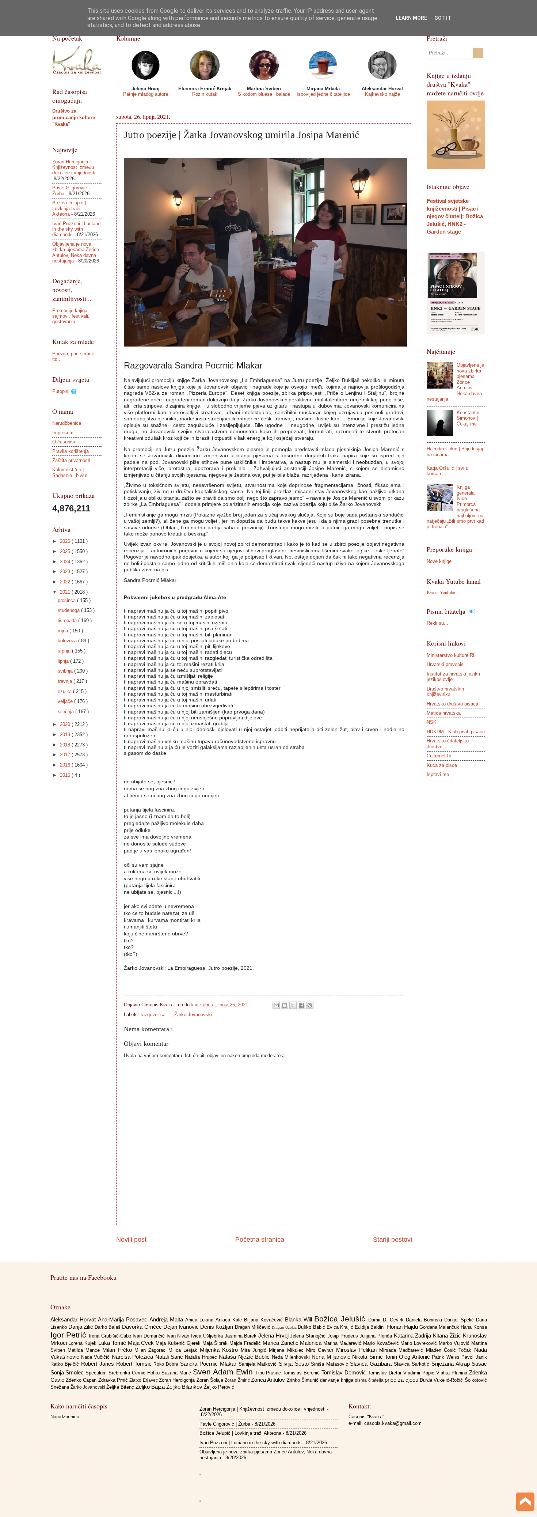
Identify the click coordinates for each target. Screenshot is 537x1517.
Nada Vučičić (96, 1357)
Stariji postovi (392, 1239)
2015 (66, 775)
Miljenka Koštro (220, 1350)
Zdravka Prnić (114, 1380)
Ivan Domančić (149, 1336)
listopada (68, 620)
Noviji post (131, 1239)
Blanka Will (299, 1319)
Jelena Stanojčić (308, 1336)
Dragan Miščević (253, 1327)
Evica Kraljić (341, 1327)
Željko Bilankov (185, 1387)
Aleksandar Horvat (74, 1319)
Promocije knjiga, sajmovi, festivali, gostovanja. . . (71, 316)
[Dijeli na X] (293, 1005)
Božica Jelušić (341, 1318)
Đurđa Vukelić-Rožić (442, 1380)
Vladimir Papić (419, 1373)
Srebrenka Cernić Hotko (134, 1373)
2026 (66, 541)
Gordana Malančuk (440, 1327)
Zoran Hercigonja (178, 1380)
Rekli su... (437, 623)
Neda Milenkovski (292, 1357)
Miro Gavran (321, 1350)
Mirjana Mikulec (287, 1350)
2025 (66, 551)
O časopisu (64, 441)
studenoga (69, 610)
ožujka (65, 691)
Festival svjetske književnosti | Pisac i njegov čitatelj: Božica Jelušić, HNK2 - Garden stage (455, 216)
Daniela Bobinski (425, 1320)
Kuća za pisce (442, 765)
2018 (66, 745)
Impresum (62, 432)
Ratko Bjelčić (65, 1364)
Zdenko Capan (82, 1380)
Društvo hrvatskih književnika (445, 691)
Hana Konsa (474, 1327)
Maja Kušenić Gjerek (179, 1343)
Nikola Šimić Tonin (375, 1357)
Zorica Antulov (269, 1380)
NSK (432, 722)
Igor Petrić (69, 1335)
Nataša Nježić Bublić (245, 1357)
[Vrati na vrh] (525, 1503)
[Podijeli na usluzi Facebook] (301, 1005)
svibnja (66, 671)
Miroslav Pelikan (358, 1350)
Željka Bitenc (121, 1387)
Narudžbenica (66, 423)
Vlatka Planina (452, 1373)
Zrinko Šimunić (303, 1380)
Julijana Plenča (376, 1336)
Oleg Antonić (415, 1357)
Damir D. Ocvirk (387, 1320)
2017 (66, 754)
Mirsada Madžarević (402, 1350)
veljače (66, 701)
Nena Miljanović (332, 1357)
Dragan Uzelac (285, 1327)
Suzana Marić (177, 1373)
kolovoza (68, 640)
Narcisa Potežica (133, 1357)
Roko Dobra (166, 1364)
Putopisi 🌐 (64, 391)
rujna (63, 630)
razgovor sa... (156, 1014)
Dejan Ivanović (181, 1327)
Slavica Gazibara (372, 1364)
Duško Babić (312, 1327)
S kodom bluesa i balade (264, 94)
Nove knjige (439, 561)
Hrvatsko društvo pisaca (452, 704)
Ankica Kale (230, 1320)
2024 (66, 561)
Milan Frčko (118, 1350)
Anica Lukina (200, 1320)
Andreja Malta (167, 1319)
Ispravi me (438, 774)
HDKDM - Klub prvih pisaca (456, 731)
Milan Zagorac (151, 1350)
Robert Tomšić (135, 1364)
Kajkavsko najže (382, 94)
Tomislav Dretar (385, 1373)
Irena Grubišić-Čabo (111, 1336)
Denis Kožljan (217, 1327)
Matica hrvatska (444, 713)
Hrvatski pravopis (445, 664)
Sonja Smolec (68, 1372)
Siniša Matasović (330, 1364)
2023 (66, 571)
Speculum (96, 1373)
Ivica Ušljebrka (207, 1336)
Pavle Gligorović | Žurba (224, 1424)
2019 (66, 734)
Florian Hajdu (402, 1327)
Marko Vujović (455, 1343)
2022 (66, 582)
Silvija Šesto (295, 1364)
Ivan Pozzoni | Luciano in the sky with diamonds (76, 229)
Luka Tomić (113, 1343)
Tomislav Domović (344, 1372)
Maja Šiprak (216, 1343)
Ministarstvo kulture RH (451, 655)
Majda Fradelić (246, 1343)
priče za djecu (402, 1380)
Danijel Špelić (460, 1320)
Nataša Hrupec (202, 1357)
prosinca (67, 600)
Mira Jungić (255, 1350)
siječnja (66, 711)
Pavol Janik (474, 1357)
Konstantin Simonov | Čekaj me (468, 418)
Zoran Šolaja (211, 1380)
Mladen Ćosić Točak (450, 1350)
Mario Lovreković (419, 1343)
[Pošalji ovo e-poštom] (276, 1005)
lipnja (64, 661)
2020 (66, 724)
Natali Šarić (170, 1357)
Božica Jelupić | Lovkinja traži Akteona (69, 208)
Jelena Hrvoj (274, 1335)
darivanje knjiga (337, 1380)
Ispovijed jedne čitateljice (323, 94)
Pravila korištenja (70, 451)
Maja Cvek (142, 1343)
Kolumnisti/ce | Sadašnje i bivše (69, 472)
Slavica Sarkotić (412, 1364)
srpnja (65, 651)
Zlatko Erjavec (144, 1380)
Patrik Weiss (446, 1357)
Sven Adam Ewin (224, 1371)
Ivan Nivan (179, 1336)
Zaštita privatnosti (71, 460)
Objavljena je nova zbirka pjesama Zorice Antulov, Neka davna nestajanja (75, 252)
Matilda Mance (85, 1350)
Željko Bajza (151, 1387)
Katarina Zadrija (413, 1335)
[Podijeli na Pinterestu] (309, 1005)
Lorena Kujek (83, 1343)
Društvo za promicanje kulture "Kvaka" (73, 117)
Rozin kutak (204, 94)
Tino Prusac (269, 1373)
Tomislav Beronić (302, 1373)
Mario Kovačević (382, 1343)
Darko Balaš (108, 1327)
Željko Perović (219, 1387)
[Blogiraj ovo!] (284, 1005)
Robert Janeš (98, 1364)
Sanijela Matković (259, 1364)
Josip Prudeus (343, 1336)
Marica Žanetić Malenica (293, 1343)
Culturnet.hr (439, 755)
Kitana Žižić (447, 1335)
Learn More (411, 18)
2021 (66, 592)
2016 (66, 765)
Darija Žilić (81, 1327)
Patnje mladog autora (145, 94)
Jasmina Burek (241, 1336)
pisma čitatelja (370, 1380)
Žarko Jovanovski (193, 1014)
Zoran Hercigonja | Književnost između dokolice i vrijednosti (73, 167)
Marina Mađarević (343, 1343)
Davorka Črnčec (142, 1327)
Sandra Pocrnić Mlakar (209, 1364)
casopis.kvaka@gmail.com (393, 1423)
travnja (65, 681)
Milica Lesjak (184, 1350)
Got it (442, 18)
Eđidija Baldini (370, 1327)
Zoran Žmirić (238, 1380)
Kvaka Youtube (441, 592)
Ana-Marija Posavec (123, 1319)
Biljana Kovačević (264, 1320)
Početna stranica (259, 1239)
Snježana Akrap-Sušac (459, 1364)
